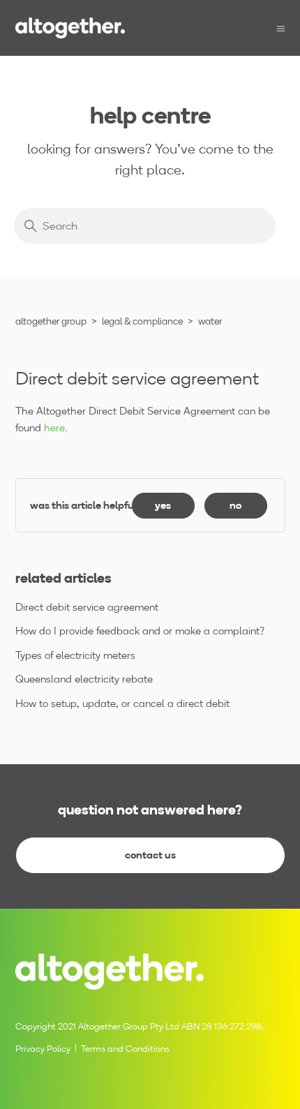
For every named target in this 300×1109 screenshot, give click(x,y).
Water (210, 321)
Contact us (150, 855)
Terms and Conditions (125, 1048)
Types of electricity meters (75, 655)
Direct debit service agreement (86, 607)
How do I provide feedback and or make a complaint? (139, 631)
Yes (163, 505)
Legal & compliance (142, 321)
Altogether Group (51, 321)
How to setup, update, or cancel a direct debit (122, 703)
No (235, 505)
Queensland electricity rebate (84, 679)
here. (56, 428)
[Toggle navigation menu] (280, 28)
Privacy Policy (42, 1048)
